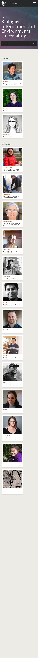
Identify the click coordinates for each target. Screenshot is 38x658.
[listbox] (19, 43)
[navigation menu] (34, 3)
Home (2, 17)
